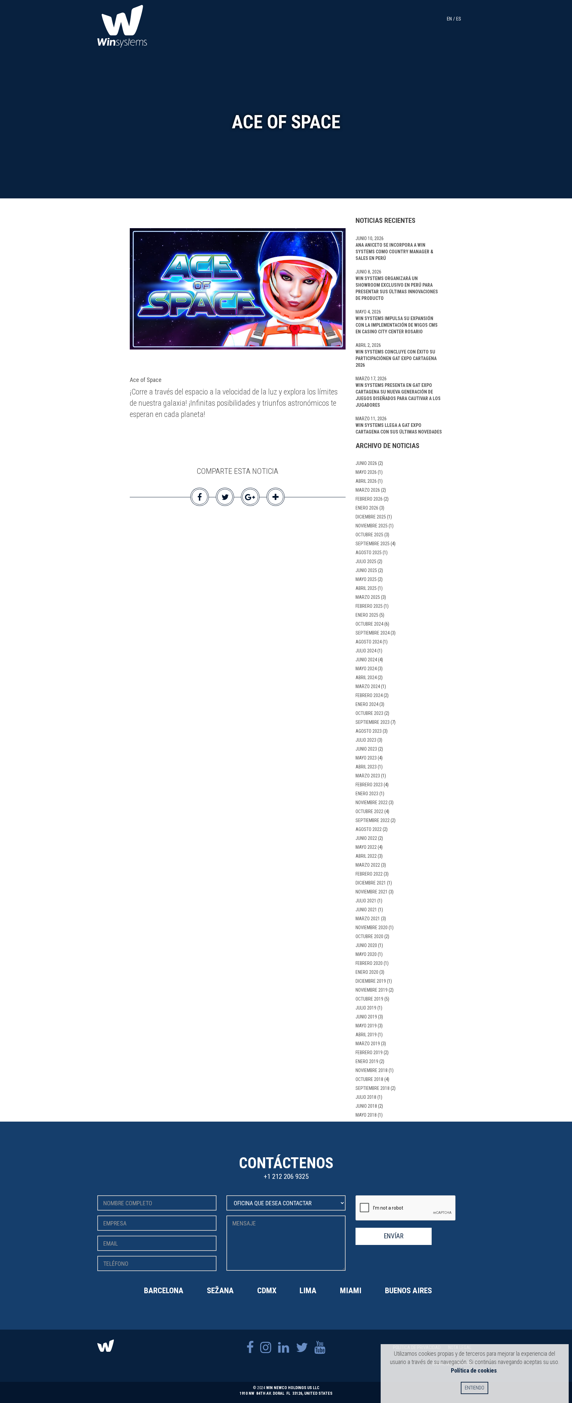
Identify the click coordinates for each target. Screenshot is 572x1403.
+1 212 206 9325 (286, 1176)
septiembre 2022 (373, 820)
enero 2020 (367, 972)
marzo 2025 (368, 597)
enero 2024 (367, 704)
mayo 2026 (366, 472)
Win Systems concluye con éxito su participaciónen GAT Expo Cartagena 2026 (396, 358)
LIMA (308, 1290)
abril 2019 (366, 1034)
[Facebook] (250, 1347)
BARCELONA (163, 1290)
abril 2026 (366, 481)
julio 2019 (366, 1008)
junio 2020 (366, 945)
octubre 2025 (369, 534)
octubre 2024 (369, 624)
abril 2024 (366, 677)
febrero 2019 (369, 1052)
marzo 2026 (368, 490)
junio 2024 (366, 659)
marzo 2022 (368, 865)
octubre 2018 (369, 1079)
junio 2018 (366, 1106)
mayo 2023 (366, 758)
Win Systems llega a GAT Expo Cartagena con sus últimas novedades (399, 428)
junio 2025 (366, 570)
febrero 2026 (369, 499)
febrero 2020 (369, 963)
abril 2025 (366, 588)
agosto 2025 (369, 552)
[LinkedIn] (283, 1347)
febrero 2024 (369, 695)
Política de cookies (474, 1370)
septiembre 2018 (373, 1088)
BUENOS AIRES (408, 1290)
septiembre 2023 (373, 722)
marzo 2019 (368, 1043)
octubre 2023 (369, 713)
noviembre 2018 (372, 1070)
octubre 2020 (369, 936)
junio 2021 (366, 909)
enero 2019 (367, 1061)
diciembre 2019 (371, 981)
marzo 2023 (368, 775)
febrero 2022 (369, 874)
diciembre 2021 (371, 883)
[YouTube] (320, 1347)
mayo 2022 (366, 847)
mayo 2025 (366, 579)
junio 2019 (366, 1016)
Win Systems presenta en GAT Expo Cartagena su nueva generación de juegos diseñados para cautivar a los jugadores (398, 395)
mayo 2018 (366, 1115)
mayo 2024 (366, 668)
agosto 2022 (369, 829)
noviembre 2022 (372, 802)
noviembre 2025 (372, 525)
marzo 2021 (368, 918)
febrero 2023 (369, 784)
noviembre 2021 (372, 891)
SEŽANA (220, 1290)
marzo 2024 (368, 686)
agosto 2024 (369, 641)
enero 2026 (367, 508)
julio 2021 (366, 900)
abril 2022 (366, 856)
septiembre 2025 (373, 543)
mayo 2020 (366, 954)
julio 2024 (366, 650)
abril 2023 (366, 766)
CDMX (266, 1290)
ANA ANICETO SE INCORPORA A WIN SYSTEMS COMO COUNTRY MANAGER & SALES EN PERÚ (394, 251)
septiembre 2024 (373, 633)
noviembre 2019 (372, 990)
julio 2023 (366, 740)
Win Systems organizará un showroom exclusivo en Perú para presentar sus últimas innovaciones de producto (397, 288)
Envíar (394, 1236)
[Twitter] (302, 1347)
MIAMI (350, 1290)
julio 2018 (366, 1097)
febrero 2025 (369, 606)
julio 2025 (366, 561)
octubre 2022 (369, 811)
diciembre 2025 (371, 516)
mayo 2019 (366, 1025)
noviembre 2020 (372, 927)
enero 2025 (367, 615)
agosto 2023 (369, 731)
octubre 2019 (369, 999)
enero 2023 (367, 793)
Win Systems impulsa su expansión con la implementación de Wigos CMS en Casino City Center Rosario (397, 325)
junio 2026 (366, 463)
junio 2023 (366, 749)
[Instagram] (265, 1347)
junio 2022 (366, 838)
